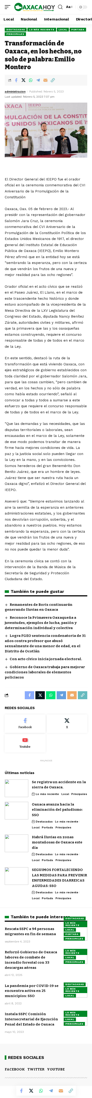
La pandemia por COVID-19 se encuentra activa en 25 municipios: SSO (32, 991)
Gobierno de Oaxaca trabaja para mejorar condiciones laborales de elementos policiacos (45, 672)
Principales (15, 34)
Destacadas (15, 29)
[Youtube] (25, 743)
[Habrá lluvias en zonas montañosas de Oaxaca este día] (16, 843)
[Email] (45, 80)
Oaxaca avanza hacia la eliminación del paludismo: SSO (57, 809)
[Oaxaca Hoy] (35, 7)
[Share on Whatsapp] (30, 80)
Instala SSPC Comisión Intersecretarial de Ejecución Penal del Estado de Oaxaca (31, 1019)
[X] (67, 724)
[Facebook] (25, 724)
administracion (15, 91)
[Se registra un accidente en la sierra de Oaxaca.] (16, 788)
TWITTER (35, 1069)
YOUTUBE (56, 1069)
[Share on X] (23, 80)
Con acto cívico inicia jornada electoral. (46, 659)
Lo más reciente (41, 29)
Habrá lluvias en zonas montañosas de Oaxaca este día (57, 842)
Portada (77, 29)
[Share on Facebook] (16, 80)
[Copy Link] (52, 80)
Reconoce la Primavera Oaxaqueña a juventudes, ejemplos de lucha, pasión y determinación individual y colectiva (41, 622)
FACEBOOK (15, 1069)
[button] (9, 7)
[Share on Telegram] (38, 80)
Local (63, 29)
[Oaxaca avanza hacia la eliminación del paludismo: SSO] (16, 810)
